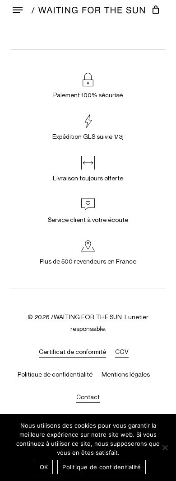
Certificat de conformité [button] (72, 351)
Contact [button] (88, 397)
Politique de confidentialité (101, 467)
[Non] (164, 447)
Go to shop (140, 230)
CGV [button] (122, 351)
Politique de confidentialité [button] (55, 374)
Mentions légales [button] (126, 374)
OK (44, 467)
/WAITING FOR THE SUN (86, 317)
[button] (18, 9)
